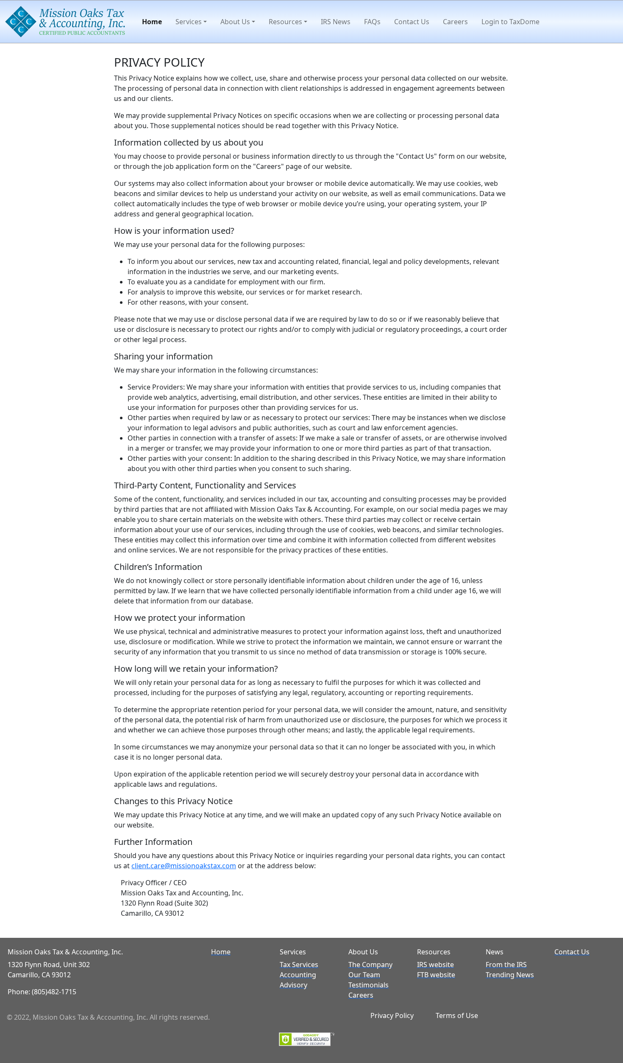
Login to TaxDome (510, 21)
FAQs (372, 21)
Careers (455, 21)
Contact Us (411, 21)
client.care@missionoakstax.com (183, 865)
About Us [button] (235, 21)
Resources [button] (285, 21)
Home (152, 21)
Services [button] (188, 21)
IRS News (335, 21)
